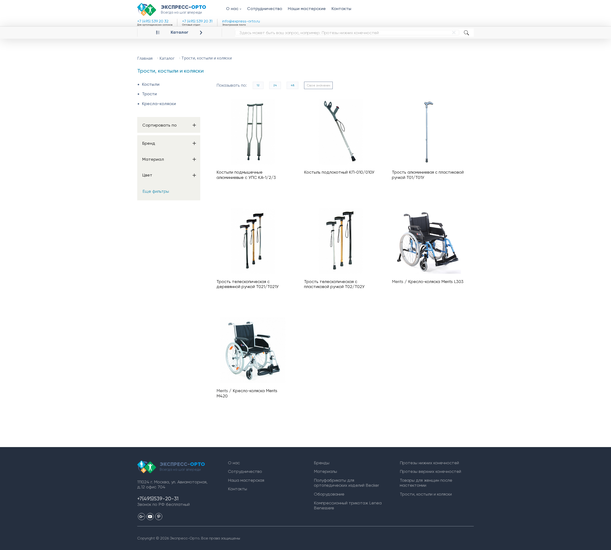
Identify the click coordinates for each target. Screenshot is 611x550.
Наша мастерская (246, 480)
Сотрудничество (264, 8)
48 (292, 85)
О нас (232, 8)
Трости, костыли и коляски (426, 494)
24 (275, 85)
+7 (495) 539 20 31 (197, 21)
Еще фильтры (155, 191)
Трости (149, 93)
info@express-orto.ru (241, 21)
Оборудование (329, 494)
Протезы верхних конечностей (430, 471)
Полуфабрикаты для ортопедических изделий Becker (346, 483)
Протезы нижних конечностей (429, 462)
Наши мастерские (307, 8)
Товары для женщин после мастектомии (426, 483)
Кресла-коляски (159, 103)
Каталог (179, 32)
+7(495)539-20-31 (158, 499)
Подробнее (255, 131)
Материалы (325, 471)
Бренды (321, 462)
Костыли (150, 84)
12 (258, 85)
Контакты (341, 8)
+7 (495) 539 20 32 (153, 21)
